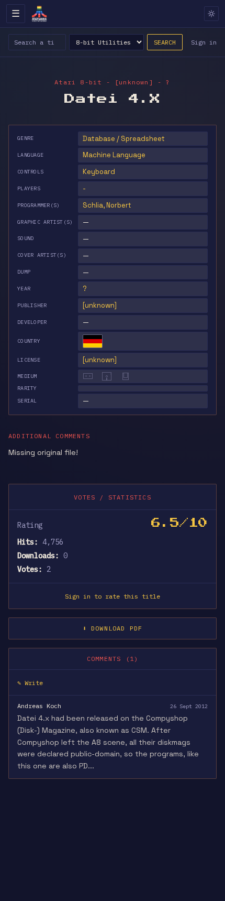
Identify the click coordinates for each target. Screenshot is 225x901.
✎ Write (30, 683)
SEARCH (165, 42)
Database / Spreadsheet (124, 138)
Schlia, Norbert (107, 205)
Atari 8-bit (78, 82)
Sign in (204, 42)
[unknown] (100, 305)
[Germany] (93, 341)
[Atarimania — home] (39, 13)
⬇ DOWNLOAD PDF (113, 628)
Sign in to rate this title (112, 596)
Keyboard (99, 171)
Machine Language (114, 154)
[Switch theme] (211, 13)
